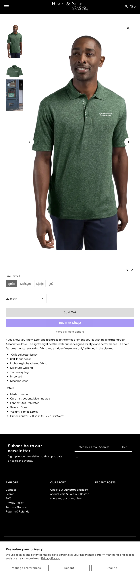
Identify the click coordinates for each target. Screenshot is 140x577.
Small (11, 283)
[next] (132, 269)
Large (40, 283)
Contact (11, 489)
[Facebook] (77, 458)
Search (10, 494)
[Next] (128, 142)
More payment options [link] (70, 331)
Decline (111, 568)
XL (51, 283)
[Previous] (30, 142)
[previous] (127, 269)
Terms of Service (16, 507)
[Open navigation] (26, 6)
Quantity (11, 298)
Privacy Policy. (50, 558)
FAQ (8, 498)
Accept (69, 568)
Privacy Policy (15, 502)
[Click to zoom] (128, 28)
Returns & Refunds (17, 511)
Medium (25, 283)
